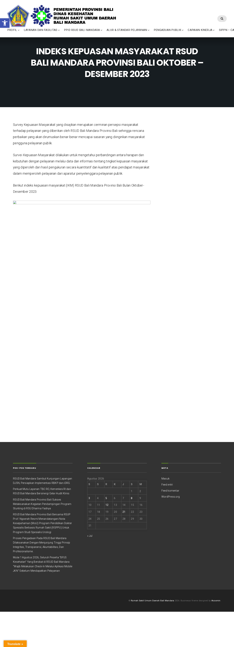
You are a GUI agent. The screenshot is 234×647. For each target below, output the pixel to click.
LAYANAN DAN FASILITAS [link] (40, 30)
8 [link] (131, 498)
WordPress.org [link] (170, 496)
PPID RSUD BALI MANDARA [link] (82, 30)
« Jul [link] (89, 535)
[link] (5, 23)
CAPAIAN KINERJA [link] (200, 30)
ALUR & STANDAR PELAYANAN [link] (127, 30)
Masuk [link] (165, 478)
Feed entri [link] (167, 484)
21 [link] (123, 511)
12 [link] (106, 504)
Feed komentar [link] (170, 490)
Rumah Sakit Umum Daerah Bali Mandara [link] (152, 600)
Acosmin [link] (215, 600)
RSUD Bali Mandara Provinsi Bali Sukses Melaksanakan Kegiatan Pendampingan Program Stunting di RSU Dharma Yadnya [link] (42, 504)
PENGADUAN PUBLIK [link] (167, 30)
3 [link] (89, 498)
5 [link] (106, 498)
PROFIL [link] (12, 30)
